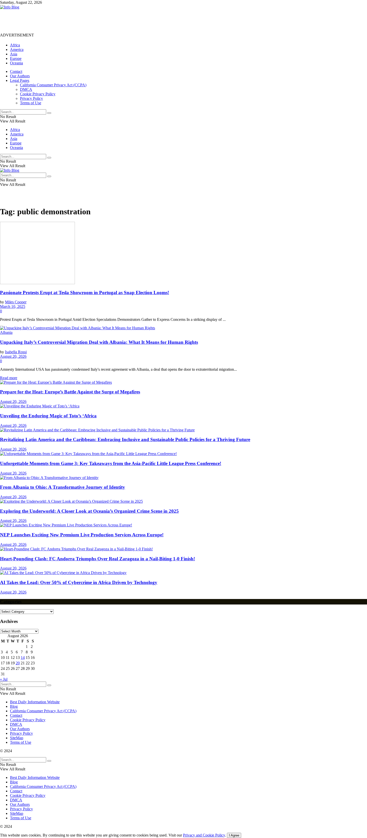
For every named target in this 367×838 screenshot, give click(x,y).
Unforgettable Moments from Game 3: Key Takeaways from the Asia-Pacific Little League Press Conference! (110, 463)
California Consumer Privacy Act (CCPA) (53, 85)
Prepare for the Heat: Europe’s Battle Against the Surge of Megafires (70, 391)
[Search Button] (49, 113)
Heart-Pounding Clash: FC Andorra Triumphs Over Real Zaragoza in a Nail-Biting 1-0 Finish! (97, 558)
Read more (8, 378)
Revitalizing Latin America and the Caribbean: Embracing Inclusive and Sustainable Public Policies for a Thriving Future (125, 439)
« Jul (3, 679)
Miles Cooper (15, 302)
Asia (13, 54)
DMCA (26, 89)
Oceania (16, 63)
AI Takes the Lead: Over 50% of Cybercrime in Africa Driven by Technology (78, 582)
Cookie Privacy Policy (37, 94)
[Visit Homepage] (9, 7)
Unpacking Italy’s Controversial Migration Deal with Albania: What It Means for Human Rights (99, 342)
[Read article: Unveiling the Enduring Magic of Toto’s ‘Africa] (183, 406)
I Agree (234, 835)
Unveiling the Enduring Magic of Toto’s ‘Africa (48, 415)
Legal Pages (19, 80)
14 (23, 657)
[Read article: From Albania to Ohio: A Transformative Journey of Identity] (183, 478)
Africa (15, 45)
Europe (15, 58)
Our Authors (20, 76)
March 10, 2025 (12, 306)
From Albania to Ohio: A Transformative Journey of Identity (62, 487)
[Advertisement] (91, 20)
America (16, 49)
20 (18, 663)
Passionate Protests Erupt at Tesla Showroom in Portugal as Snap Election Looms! (84, 292)
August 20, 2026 (13, 356)
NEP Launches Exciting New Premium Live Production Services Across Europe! (82, 534)
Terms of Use (30, 103)
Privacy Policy (31, 98)
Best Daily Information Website (35, 702)
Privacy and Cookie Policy (204, 835)
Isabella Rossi (16, 352)
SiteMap (16, 738)
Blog (14, 706)
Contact (16, 71)
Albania (6, 332)
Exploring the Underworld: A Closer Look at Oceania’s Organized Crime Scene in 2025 (89, 511)
